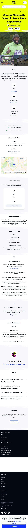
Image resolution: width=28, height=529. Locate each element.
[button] (14, 165)
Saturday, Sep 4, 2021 (14, 151)
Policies (3, 486)
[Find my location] (25, 163)
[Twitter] (6, 514)
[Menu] (5, 2)
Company (4, 474)
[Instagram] (9, 514)
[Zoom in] (25, 158)
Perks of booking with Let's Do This (14, 125)
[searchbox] (14, 6)
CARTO (10, 172)
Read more (13, 224)
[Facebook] (2, 514)
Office (3, 499)
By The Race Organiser (15, 25)
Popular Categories (6, 443)
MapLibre (6, 172)
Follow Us (3, 509)
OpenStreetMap (16, 172)
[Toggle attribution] (25, 172)
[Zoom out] (25, 160)
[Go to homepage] (14, 2)
